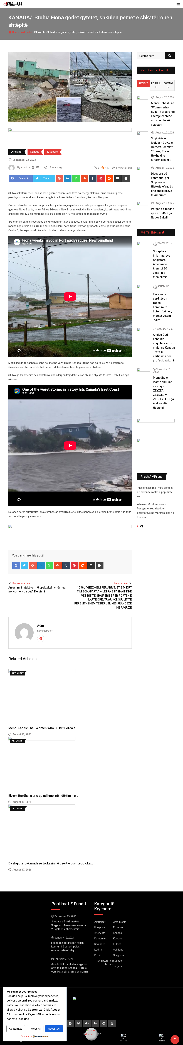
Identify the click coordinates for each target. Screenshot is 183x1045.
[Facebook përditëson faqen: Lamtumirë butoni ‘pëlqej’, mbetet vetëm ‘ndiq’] (143, 290)
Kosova (117, 938)
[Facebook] (16, 565)
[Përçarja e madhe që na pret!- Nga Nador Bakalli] (142, 206)
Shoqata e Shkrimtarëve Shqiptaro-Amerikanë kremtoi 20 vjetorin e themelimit (161, 264)
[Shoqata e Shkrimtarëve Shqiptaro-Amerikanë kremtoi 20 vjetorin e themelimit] (143, 247)
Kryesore (52, 151)
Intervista (99, 933)
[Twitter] (24, 565)
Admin (41, 625)
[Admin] (38, 167)
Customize (15, 1028)
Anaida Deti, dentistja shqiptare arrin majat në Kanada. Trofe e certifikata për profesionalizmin (164, 347)
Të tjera (117, 966)
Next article (121, 583)
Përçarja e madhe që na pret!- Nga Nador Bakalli (162, 213)
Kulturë (117, 944)
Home (15, 32)
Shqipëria (118, 955)
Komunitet (100, 938)
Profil (97, 955)
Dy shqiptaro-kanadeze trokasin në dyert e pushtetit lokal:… (51, 863)
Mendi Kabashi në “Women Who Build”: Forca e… (43, 728)
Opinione (118, 949)
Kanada (34, 151)
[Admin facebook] (33, 167)
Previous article (22, 583)
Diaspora (99, 927)
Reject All (35, 1028)
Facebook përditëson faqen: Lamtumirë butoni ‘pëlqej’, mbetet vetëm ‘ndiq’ (162, 307)
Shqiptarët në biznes (105, 962)
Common (168, 85)
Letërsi (98, 949)
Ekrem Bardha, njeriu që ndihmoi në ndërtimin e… (43, 796)
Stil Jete (118, 960)
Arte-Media (119, 922)
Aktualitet (26, 32)
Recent (143, 83)
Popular (155, 85)
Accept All (54, 1028)
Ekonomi (118, 927)
